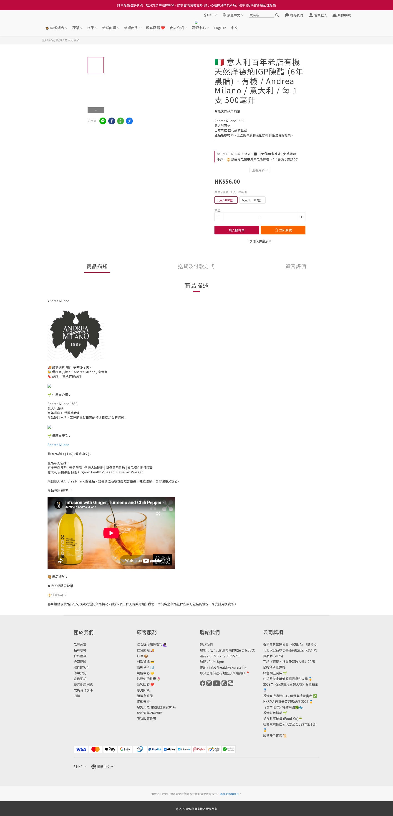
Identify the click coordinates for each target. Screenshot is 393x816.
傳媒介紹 (80, 673)
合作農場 (80, 656)
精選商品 (131, 27)
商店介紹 (177, 27)
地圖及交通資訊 (234, 673)
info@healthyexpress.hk (227, 667)
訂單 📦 (142, 656)
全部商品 (48, 40)
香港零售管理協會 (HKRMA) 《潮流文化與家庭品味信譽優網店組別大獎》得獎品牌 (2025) (290, 650)
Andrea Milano (58, 444)
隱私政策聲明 (146, 718)
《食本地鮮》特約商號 (279, 707)
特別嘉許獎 (277, 667)
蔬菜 (75, 27)
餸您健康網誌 (83, 684)
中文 (234, 27)
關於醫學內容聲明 (149, 713)
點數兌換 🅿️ (145, 667)
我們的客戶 (82, 667)
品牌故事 (80, 644)
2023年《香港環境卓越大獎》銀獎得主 (290, 684)
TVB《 (268, 661)
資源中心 (199, 27)
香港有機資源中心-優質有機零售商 (287, 695)
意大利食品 (72, 40)
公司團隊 (80, 661)
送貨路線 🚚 (145, 650)
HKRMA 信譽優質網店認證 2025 (285, 701)
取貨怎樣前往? (210, 673)
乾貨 (59, 40)
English (220, 27)
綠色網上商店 (272, 673)
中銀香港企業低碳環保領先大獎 (285, 678)
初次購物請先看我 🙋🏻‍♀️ (152, 644)
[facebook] (111, 121)
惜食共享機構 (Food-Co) (280, 718)
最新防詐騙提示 (229, 794)
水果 (90, 27)
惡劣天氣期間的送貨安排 (154, 707)
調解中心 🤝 (145, 673)
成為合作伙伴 (83, 690)
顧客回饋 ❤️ (155, 27)
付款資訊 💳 (145, 661)
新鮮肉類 (109, 27)
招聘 (77, 695)
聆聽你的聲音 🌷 (149, 678)
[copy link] (129, 121)
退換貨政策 (145, 695)
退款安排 (143, 701)
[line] (102, 121)
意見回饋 (143, 690)
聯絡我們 (206, 644)
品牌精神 (80, 650)
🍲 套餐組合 (54, 27)
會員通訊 (80, 678)
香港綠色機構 (272, 713)
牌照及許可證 (272, 735)
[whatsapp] (120, 121)
